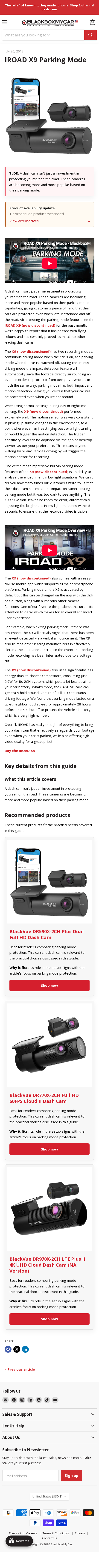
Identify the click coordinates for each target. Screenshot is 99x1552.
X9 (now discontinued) (31, 351)
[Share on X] (16, 1349)
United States (47, 1496)
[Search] (90, 35)
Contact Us (49, 1538)
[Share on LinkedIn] (25, 1349)
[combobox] (43, 35)
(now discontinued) (31, 670)
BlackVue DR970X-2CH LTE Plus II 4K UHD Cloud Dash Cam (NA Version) (47, 1265)
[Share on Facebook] (8, 1349)
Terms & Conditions (56, 1533)
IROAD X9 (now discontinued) (30, 325)
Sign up (71, 1475)
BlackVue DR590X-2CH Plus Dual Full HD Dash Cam (46, 934)
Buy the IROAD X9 (20, 750)
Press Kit (15, 1533)
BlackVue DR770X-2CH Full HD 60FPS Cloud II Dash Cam (44, 1098)
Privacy (80, 1533)
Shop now (49, 985)
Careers (32, 1533)
